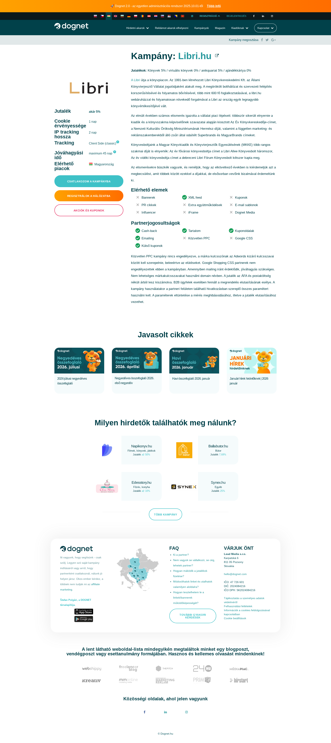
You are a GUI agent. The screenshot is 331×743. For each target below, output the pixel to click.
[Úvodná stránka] (71, 26)
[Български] (122, 16)
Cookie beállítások (235, 618)
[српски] (169, 16)
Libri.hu (194, 56)
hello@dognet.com (235, 574)
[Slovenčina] (95, 16)
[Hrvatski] (156, 16)
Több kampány (165, 514)
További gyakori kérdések (192, 616)
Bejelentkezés (236, 16)
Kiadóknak (237, 27)
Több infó (214, 6)
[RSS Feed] (192, 16)
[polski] (136, 16)
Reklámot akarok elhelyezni (171, 27)
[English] (115, 16)
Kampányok (201, 27)
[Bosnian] (176, 16)
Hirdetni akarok (135, 27)
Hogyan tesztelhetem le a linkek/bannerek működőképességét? (188, 597)
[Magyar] (109, 16)
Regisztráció (208, 16)
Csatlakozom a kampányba (89, 181)
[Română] (142, 16)
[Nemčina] (149, 16)
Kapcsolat (263, 27)
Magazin (220, 27)
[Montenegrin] (182, 16)
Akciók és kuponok (89, 210)
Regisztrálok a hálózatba (89, 195)
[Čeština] (102, 16)
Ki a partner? (181, 554)
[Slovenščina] (162, 16)
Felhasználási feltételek (238, 606)
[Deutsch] (129, 16)
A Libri (135, 80)
